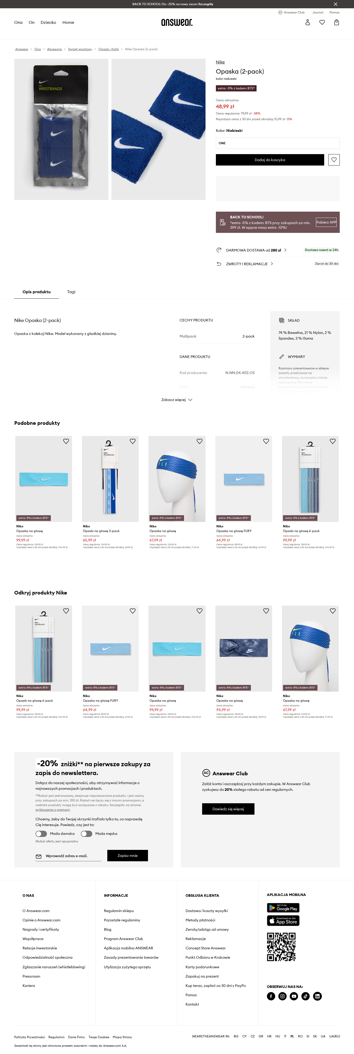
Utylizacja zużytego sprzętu (127, 967)
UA (323, 1036)
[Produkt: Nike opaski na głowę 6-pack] (310, 479)
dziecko (48, 22)
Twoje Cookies (99, 1037)
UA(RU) (334, 1036)
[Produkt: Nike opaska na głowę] (43, 479)
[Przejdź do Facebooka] (271, 996)
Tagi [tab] (71, 291)
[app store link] (283, 920)
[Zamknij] (335, 4)
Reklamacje (196, 938)
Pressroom (31, 976)
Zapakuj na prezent (202, 976)
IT (285, 1036)
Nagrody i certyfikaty (41, 929)
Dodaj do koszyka (270, 159)
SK (315, 1036)
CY (244, 1036)
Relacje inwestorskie (40, 948)
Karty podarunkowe (202, 967)
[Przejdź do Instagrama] (282, 996)
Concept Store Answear (206, 948)
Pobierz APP (326, 222)
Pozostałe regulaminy (122, 920)
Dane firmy (76, 1037)
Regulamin (56, 1037)
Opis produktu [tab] (37, 291)
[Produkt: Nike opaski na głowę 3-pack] (110, 479)
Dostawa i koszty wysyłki (207, 910)
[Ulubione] (322, 22)
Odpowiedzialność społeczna (48, 957)
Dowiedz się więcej (228, 809)
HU (277, 1036)
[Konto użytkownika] (308, 22)
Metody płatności (200, 920)
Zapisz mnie (128, 855)
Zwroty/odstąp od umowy (207, 929)
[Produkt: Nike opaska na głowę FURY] (243, 479)
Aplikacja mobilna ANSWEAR (128, 948)
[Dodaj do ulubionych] (334, 160)
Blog (107, 929)
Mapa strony (122, 1037)
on (31, 22)
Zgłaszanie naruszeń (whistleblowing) (54, 967)
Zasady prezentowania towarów (131, 957)
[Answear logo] (177, 22)
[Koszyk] (337, 22)
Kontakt (192, 1004)
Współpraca (33, 938)
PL (292, 1036)
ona (18, 22)
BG (236, 1036)
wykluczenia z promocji (53, 810)
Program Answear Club (123, 938)
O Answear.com (36, 910)
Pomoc (191, 995)
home (68, 22)
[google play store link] (283, 908)
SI (308, 1036)
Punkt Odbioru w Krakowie (208, 957)
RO (300, 1036)
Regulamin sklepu (119, 910)
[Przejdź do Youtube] (294, 996)
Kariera (29, 985)
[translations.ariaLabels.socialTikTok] (305, 996)
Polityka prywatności (29, 1037)
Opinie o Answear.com (41, 920)
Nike (220, 61)
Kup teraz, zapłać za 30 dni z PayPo (216, 985)
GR (261, 1036)
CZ (253, 1036)
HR (269, 1036)
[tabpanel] (177, 352)
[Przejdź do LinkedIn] (317, 996)
